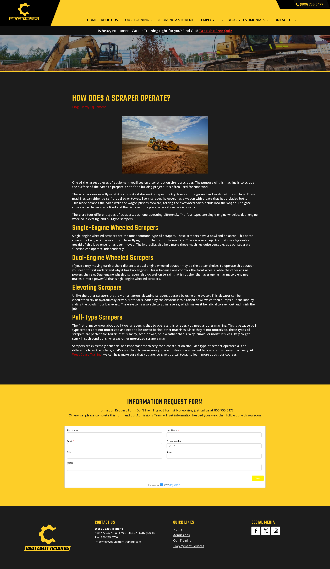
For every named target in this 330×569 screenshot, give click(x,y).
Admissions (181, 535)
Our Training (137, 20)
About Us (109, 20)
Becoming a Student (175, 20)
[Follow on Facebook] (255, 531)
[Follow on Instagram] (275, 531)
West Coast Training (87, 354)
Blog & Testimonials (246, 20)
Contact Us (282, 20)
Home (92, 20)
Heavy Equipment (93, 107)
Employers (210, 20)
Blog (75, 107)
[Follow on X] (265, 531)
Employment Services (188, 546)
